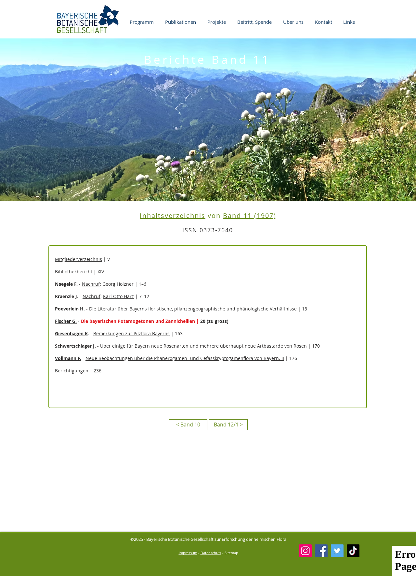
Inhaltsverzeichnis (172, 215)
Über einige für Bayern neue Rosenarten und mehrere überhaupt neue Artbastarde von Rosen (203, 346)
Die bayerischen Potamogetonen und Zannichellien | (140, 321)
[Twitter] (337, 550)
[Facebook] (321, 550)
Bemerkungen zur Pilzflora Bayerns (131, 333)
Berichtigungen (71, 370)
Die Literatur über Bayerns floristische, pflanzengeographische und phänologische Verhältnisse (193, 309)
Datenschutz (211, 552)
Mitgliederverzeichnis (78, 259)
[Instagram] (305, 550)
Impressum (188, 552)
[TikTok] (353, 550)
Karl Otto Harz (118, 296)
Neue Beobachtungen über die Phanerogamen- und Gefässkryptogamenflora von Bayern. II (184, 358)
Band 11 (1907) (249, 215)
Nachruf (91, 284)
